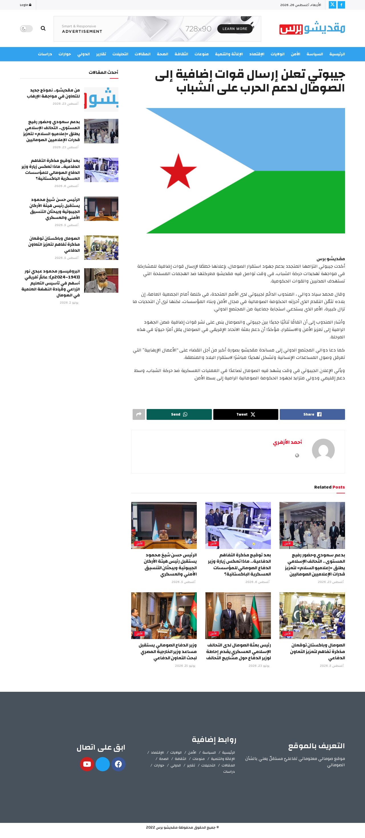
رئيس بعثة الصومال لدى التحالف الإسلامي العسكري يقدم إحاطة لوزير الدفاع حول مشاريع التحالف (238, 651)
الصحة (164, 758)
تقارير (191, 765)
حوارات (159, 765)
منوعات (198, 758)
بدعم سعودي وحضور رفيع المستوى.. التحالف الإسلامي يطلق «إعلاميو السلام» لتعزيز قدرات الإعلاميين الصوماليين (315, 564)
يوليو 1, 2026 (69, 303)
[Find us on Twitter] (332, 5)
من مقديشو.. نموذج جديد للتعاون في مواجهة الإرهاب (53, 93)
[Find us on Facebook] (341, 5)
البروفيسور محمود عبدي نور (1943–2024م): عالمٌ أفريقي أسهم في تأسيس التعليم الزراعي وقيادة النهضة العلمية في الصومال (50, 283)
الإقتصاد (157, 752)
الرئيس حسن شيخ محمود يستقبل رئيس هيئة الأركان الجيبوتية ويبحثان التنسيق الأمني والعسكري (170, 564)
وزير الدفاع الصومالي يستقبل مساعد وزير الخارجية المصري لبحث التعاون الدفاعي (168, 651)
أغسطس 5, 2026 (184, 582)
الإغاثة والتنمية (223, 758)
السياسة (315, 54)
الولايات (278, 54)
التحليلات (208, 765)
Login (24, 5)
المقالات (228, 765)
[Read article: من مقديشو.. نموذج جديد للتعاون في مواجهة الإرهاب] (101, 99)
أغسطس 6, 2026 (258, 582)
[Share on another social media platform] (139, 414)
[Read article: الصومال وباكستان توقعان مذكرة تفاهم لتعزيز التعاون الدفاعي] (312, 615)
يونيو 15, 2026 (185, 666)
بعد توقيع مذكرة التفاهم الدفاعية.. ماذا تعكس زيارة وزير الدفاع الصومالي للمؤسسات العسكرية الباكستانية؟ (239, 564)
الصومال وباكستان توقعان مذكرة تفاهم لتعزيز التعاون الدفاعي (317, 651)
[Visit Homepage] (312, 28)
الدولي (176, 765)
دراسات (229, 771)
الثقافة (180, 758)
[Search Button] (43, 28)
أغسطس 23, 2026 (331, 582)
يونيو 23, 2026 (259, 666)
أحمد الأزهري (287, 442)
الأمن (295, 54)
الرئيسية (337, 54)
